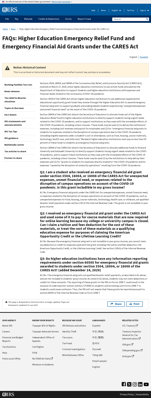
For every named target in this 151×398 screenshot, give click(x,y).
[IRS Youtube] (146, 383)
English (115, 10)
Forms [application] (68, 18)
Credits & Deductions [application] (48, 18)
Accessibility (142, 394)
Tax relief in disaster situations (15, 99)
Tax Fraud (67, 343)
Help (93, 10)
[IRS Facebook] (124, 383)
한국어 (95, 343)
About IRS (7, 325)
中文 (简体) (98, 331)
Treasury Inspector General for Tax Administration (131, 335)
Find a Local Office (11, 358)
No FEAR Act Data (41, 358)
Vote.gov (126, 356)
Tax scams (67, 337)
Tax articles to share (15, 151)
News (103, 10)
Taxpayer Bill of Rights (43, 325)
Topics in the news (14, 108)
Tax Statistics (9, 346)
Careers (6, 331)
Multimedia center (14, 144)
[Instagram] (135, 383)
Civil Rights (38, 346)
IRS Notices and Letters (74, 325)
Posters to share (13, 158)
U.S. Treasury (128, 325)
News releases (12, 91)
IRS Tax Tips (10, 131)
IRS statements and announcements (14, 123)
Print (136, 304)
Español (144, 57)
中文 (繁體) (98, 337)
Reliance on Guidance (43, 364)
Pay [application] (16, 18)
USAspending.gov (131, 350)
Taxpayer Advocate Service (45, 331)
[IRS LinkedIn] (140, 383)
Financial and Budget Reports (12, 339)
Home (5, 29)
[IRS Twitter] (129, 383)
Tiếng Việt (97, 355)
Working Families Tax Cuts (18, 84)
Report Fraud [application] (84, 18)
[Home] (9, 8)
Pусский (96, 349)
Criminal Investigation (73, 349)
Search (147, 19)
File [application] (7, 18)
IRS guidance (11, 138)
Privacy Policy (127, 394)
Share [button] (118, 304)
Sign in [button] (143, 10)
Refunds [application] (28, 18)
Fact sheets (10, 114)
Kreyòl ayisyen (99, 361)
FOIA (34, 352)
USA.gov (126, 344)
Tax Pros (130, 10)
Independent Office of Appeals (43, 339)
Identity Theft (69, 331)
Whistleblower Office (73, 355)
